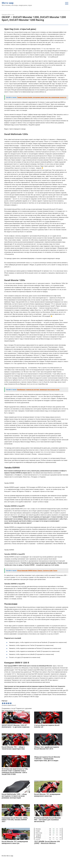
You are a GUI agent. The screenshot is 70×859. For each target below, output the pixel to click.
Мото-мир (7, 3)
